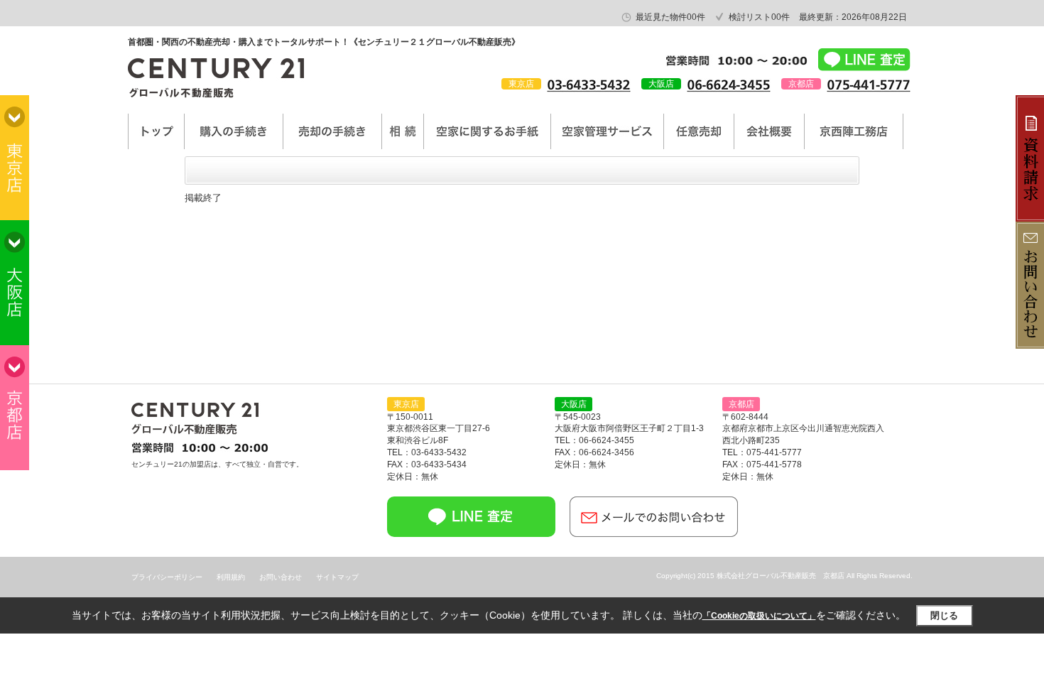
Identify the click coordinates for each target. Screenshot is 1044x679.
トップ (156, 131)
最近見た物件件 (670, 17)
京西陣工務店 (854, 131)
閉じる (944, 615)
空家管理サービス (607, 131)
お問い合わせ (280, 577)
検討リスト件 (759, 17)
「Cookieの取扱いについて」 (759, 616)
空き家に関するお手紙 (487, 131)
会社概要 (769, 131)
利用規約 (231, 577)
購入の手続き (234, 131)
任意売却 (699, 131)
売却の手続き (332, 131)
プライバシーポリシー (166, 577)
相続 (402, 131)
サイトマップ (337, 577)
